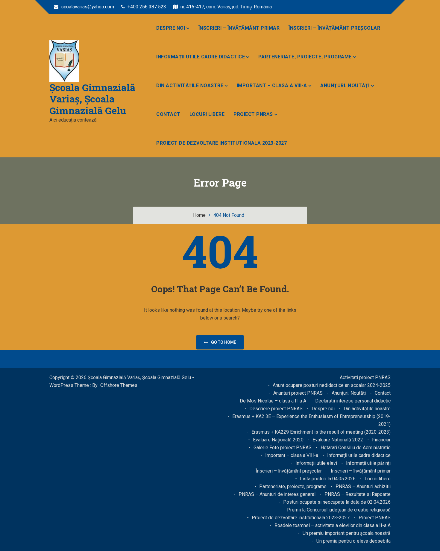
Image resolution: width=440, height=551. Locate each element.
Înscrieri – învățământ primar (239, 28)
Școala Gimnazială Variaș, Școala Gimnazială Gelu (92, 99)
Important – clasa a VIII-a (272, 85)
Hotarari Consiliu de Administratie (356, 447)
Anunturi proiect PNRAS (298, 393)
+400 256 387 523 (146, 7)
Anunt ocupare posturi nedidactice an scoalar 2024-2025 (332, 385)
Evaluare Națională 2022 (337, 440)
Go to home (223, 342)
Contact (168, 114)
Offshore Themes (118, 385)
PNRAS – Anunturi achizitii (363, 486)
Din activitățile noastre (189, 85)
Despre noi (170, 28)
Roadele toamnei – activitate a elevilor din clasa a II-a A (332, 525)
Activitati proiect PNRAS (365, 377)
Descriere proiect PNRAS (276, 408)
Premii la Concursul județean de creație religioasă (339, 510)
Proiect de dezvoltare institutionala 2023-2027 (221, 143)
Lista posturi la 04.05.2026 (328, 479)
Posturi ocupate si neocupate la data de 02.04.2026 (337, 502)
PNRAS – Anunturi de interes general (277, 494)
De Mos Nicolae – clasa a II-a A (273, 401)
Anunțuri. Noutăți (345, 85)
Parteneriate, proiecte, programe (305, 57)
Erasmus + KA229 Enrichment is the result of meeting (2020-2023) (321, 432)
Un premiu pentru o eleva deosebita (353, 541)
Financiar (381, 440)
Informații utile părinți (368, 463)
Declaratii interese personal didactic (353, 401)
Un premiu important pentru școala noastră (347, 533)
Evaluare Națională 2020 (278, 440)
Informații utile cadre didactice (200, 57)
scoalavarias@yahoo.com (87, 7)
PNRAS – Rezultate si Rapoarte (357, 494)
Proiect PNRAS (253, 114)
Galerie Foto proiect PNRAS (283, 447)
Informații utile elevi (316, 463)
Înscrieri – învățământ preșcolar (334, 28)
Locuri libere (207, 114)
